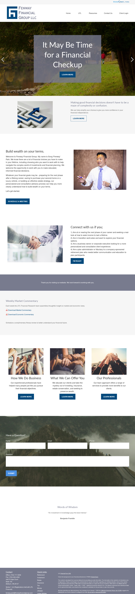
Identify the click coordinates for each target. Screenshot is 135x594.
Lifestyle (40, 591)
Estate (39, 580)
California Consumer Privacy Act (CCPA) (111, 590)
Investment (41, 577)
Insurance (40, 583)
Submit (11, 473)
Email (50, 441)
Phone (91, 441)
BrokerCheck (94, 577)
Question (9, 454)
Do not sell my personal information (97, 592)
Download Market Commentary (19, 310)
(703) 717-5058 (16, 575)
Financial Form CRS (65, 573)
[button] (68, 13)
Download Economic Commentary (21, 314)
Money (39, 588)
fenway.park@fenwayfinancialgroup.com (19, 593)
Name (8, 441)
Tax (38, 585)
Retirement (41, 575)
